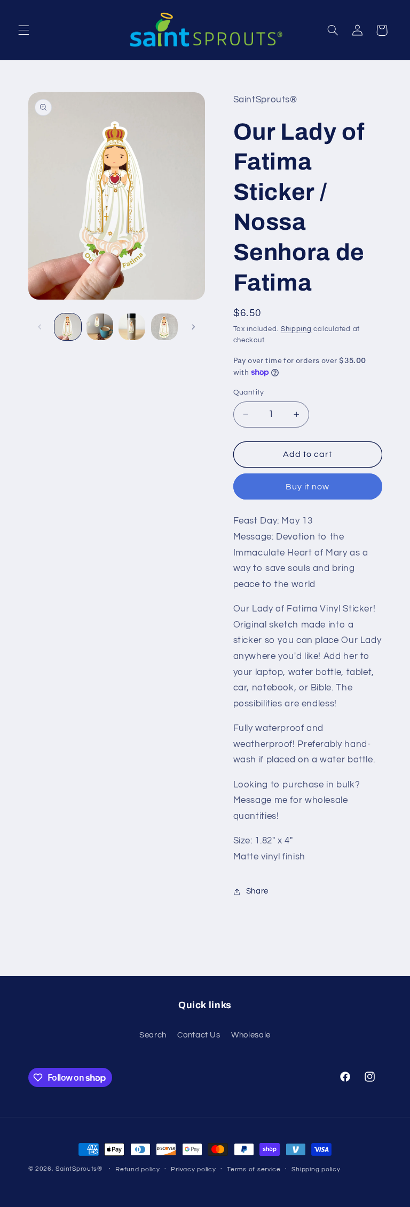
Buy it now (308, 486)
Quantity (248, 392)
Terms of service (254, 1169)
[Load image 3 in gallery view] (132, 326)
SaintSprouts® (79, 1169)
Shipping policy (315, 1169)
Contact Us (198, 1035)
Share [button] (257, 891)
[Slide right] (193, 327)
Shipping (296, 329)
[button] (23, 30)
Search (153, 1035)
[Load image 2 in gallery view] (99, 326)
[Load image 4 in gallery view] (164, 326)
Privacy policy (193, 1169)
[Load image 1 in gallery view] (67, 326)
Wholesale (251, 1035)
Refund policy (137, 1169)
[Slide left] (40, 327)
